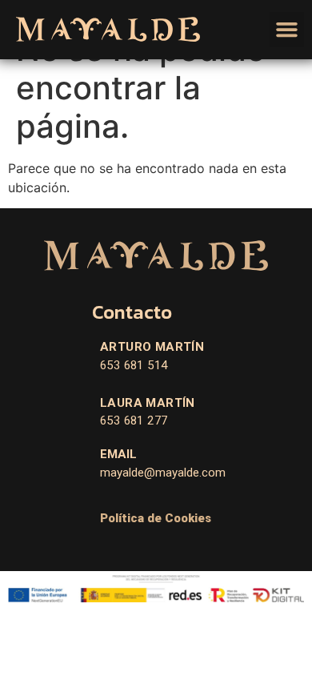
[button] (287, 29)
